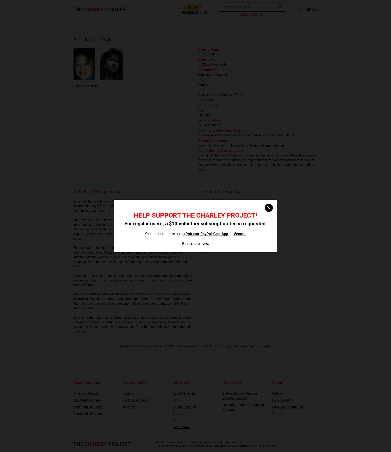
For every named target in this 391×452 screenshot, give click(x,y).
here (204, 243)
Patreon (192, 234)
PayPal (206, 234)
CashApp (220, 234)
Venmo (240, 234)
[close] (269, 208)
